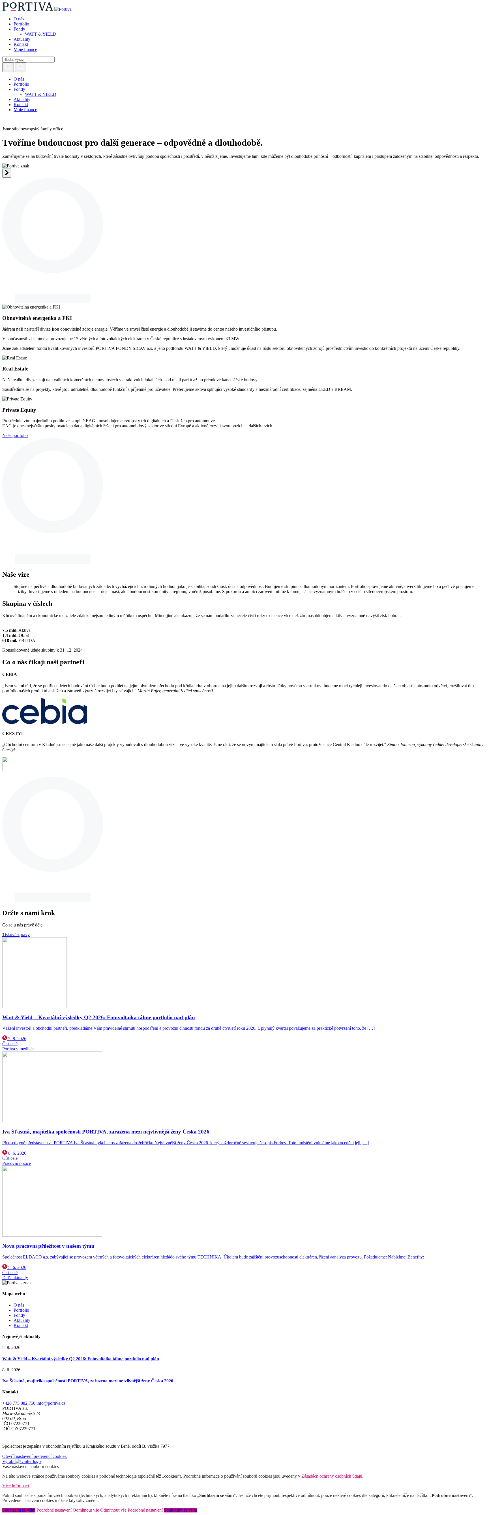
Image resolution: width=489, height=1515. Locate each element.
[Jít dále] (6, 173)
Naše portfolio (15, 435)
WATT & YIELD (40, 34)
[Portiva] (37, 9)
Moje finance (25, 49)
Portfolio (21, 23)
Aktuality (22, 39)
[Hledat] (8, 67)
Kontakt (21, 44)
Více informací (15, 1485)
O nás (19, 18)
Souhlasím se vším (18, 1510)
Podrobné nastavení (54, 1510)
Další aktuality (15, 1277)
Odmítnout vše (86, 1510)
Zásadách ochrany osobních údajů (331, 1476)
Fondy (19, 29)
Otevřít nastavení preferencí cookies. (34, 1456)
